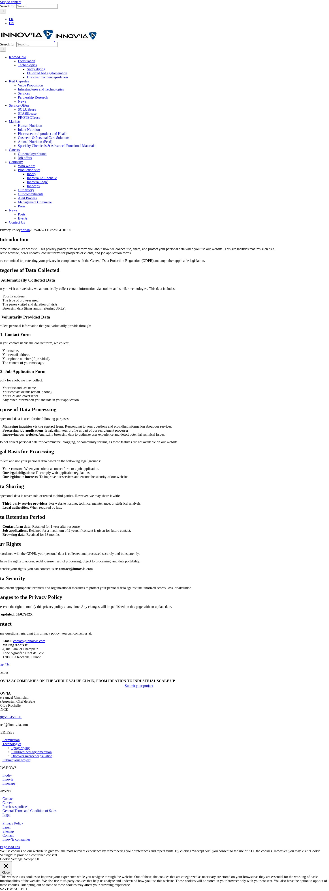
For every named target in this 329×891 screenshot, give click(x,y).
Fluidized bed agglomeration (31, 752)
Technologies (11, 744)
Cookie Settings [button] (11, 859)
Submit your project (16, 760)
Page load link (10, 847)
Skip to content (10, 2)
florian (25, 230)
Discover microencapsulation (31, 756)
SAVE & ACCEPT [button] (14, 889)
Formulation (11, 740)
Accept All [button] (31, 859)
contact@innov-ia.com (29, 641)
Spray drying (20, 748)
